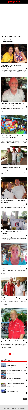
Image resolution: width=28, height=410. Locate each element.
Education (3, 133)
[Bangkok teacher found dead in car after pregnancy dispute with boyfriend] (3, 377)
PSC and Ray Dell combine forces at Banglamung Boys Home (12, 136)
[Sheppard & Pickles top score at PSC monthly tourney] (14, 53)
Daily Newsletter (4, 62)
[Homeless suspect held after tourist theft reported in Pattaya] (3, 385)
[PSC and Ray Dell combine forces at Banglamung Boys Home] (14, 124)
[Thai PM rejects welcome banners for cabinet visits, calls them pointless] (3, 391)
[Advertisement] (14, 18)
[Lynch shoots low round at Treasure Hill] (14, 323)
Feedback (19, 406)
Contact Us (9, 406)
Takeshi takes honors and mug (10, 298)
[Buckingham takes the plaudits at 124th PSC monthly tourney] (14, 89)
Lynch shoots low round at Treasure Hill (13, 341)
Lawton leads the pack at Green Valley (12, 267)
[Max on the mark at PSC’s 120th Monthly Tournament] (14, 188)
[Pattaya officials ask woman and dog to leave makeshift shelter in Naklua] (3, 373)
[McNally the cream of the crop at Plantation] (14, 220)
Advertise (14, 406)
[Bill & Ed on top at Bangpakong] (14, 155)
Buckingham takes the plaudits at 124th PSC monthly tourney (13, 104)
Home (2, 39)
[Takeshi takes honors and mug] (14, 286)
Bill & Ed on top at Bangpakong (10, 167)
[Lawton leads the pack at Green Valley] (14, 254)
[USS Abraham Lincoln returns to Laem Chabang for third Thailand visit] (3, 365)
